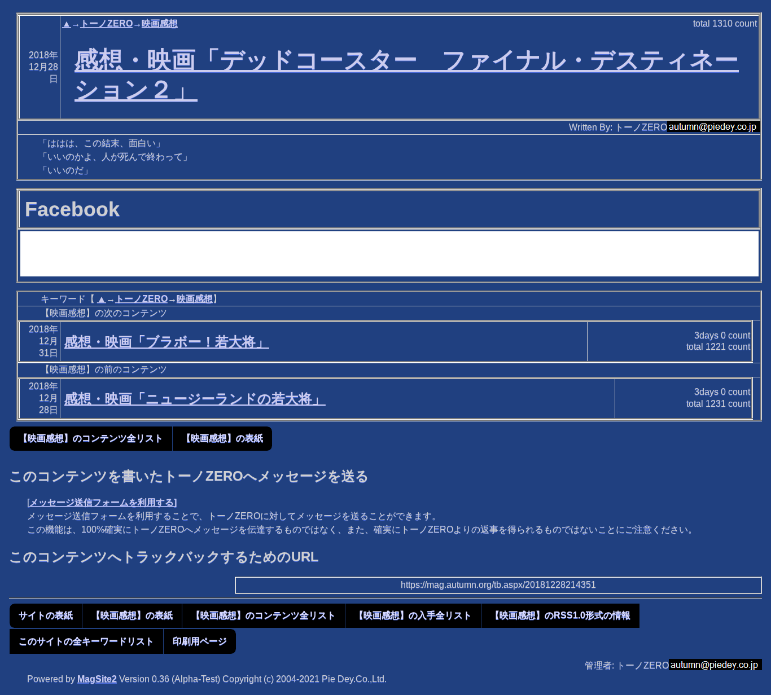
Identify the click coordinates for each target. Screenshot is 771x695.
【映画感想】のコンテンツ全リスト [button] (91, 438)
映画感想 (160, 23)
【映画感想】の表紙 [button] (222, 438)
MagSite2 (97, 679)
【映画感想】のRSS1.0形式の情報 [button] (560, 615)
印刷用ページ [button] (200, 641)
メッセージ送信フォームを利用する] (103, 502)
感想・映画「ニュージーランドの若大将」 (195, 398)
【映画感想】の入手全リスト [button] (413, 615)
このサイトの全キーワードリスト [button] (86, 641)
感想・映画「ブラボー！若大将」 (166, 341)
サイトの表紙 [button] (46, 615)
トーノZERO (106, 23)
